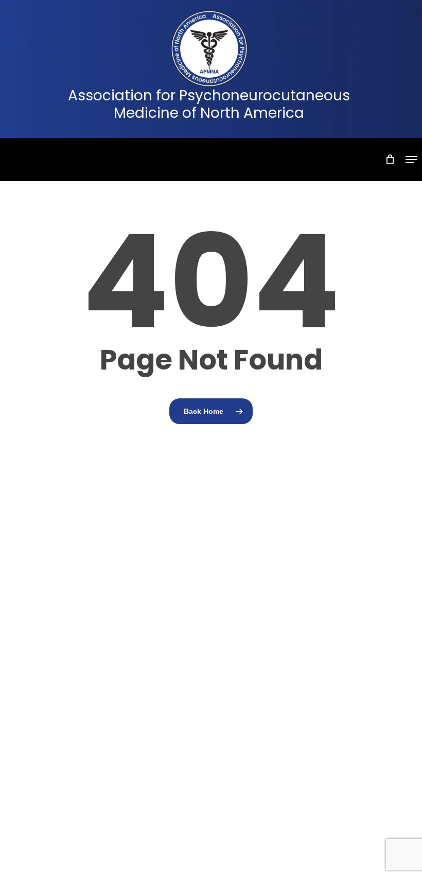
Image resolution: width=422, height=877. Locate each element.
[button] (411, 159)
